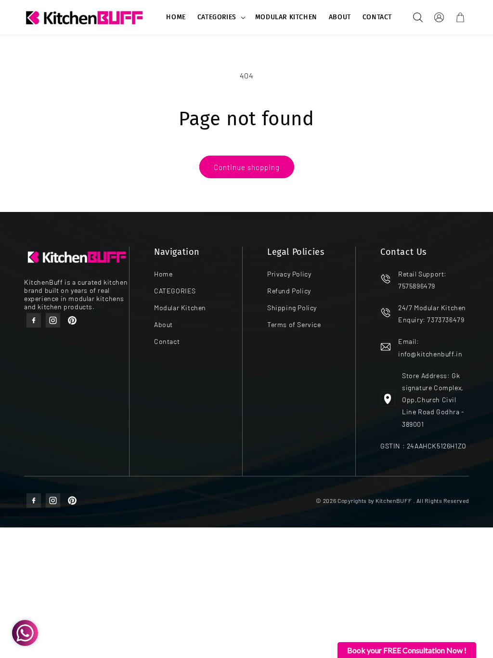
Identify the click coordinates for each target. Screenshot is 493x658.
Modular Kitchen (180, 307)
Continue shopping (247, 167)
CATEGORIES (216, 17)
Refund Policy (289, 291)
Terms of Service (294, 324)
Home (163, 274)
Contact (167, 341)
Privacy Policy (289, 274)
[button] (220, 17)
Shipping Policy (292, 307)
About (163, 324)
